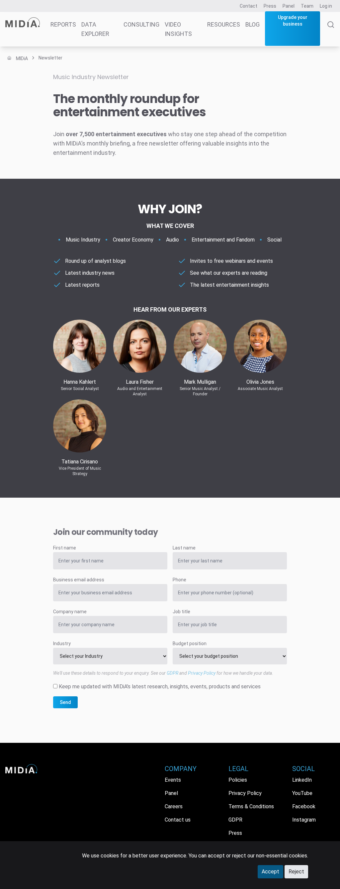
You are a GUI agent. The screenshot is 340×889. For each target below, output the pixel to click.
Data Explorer (95, 29)
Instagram (304, 820)
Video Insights (178, 29)
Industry (62, 643)
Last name (184, 547)
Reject (296, 871)
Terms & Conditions (251, 806)
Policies (237, 780)
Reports (63, 24)
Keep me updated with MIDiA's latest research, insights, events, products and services (160, 686)
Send (65, 702)
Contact (248, 6)
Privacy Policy (201, 673)
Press (270, 6)
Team (307, 6)
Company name (70, 611)
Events (173, 780)
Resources (223, 24)
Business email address (78, 579)
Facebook (303, 806)
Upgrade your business (292, 21)
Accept (270, 871)
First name (64, 547)
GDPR (172, 673)
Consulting (141, 24)
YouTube (302, 793)
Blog (252, 24)
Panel (289, 6)
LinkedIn (302, 780)
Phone (179, 579)
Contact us (178, 820)
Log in (326, 6)
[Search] (331, 34)
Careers (174, 806)
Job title (181, 611)
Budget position (190, 643)
